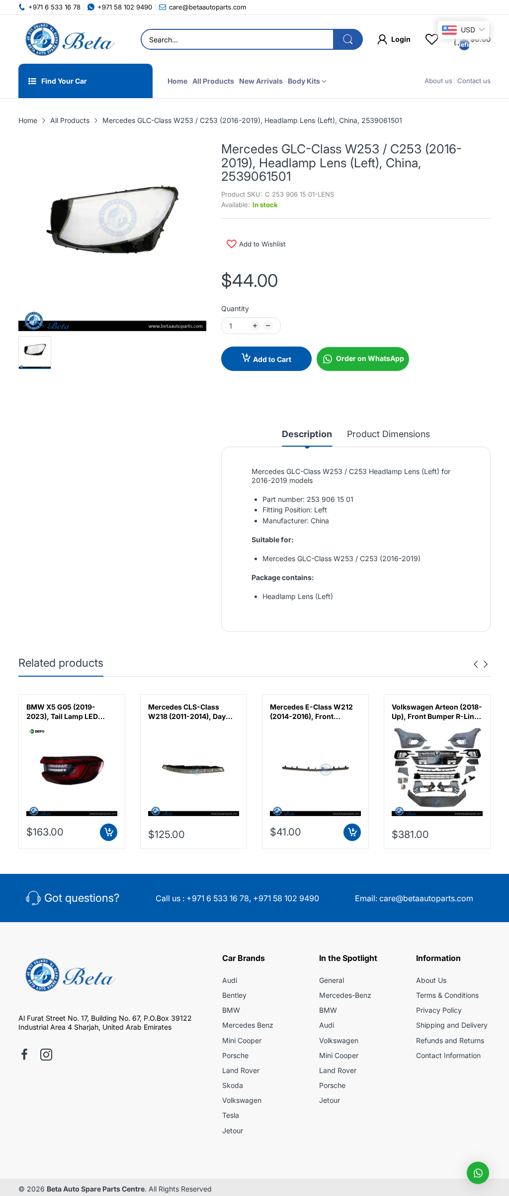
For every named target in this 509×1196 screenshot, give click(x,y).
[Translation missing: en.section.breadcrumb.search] (348, 39)
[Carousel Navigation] (481, 664)
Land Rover (240, 1070)
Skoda (232, 1085)
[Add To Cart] (108, 832)
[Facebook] (24, 1056)
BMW (231, 1010)
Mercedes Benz (247, 1025)
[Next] (476, 664)
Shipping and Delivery (452, 1025)
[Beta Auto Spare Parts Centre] (68, 39)
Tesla (230, 1115)
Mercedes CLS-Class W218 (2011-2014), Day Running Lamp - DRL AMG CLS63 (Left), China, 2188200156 (192, 712)
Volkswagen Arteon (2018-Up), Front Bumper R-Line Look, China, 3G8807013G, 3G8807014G (437, 712)
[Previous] (486, 664)
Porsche (235, 1055)
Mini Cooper (241, 1040)
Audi (229, 980)
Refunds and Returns (450, 1040)
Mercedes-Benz (345, 995)
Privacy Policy (439, 1010)
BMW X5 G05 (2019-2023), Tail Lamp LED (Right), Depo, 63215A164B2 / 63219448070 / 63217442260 (62, 712)
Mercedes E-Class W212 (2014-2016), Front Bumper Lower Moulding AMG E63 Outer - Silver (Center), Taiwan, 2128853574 (312, 712)
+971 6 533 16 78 (217, 898)
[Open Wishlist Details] (431, 39)
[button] (478, 1173)
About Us (431, 980)
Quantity (235, 308)
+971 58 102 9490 (286, 898)
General (331, 980)
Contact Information (448, 1055)
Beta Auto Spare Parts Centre (96, 1189)
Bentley (234, 995)
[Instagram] (46, 1056)
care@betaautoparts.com (426, 898)
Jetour (232, 1130)
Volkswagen (241, 1100)
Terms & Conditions (447, 995)
